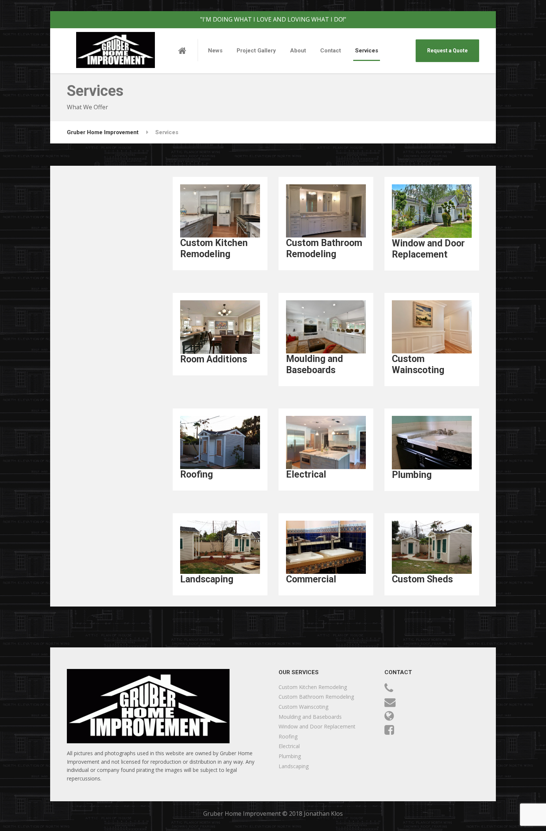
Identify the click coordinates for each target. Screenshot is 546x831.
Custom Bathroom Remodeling (316, 696)
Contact (330, 50)
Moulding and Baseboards (310, 716)
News (215, 50)
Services (366, 50)
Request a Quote (447, 51)
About (298, 50)
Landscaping (294, 766)
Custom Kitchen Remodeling (313, 687)
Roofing (288, 736)
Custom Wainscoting (303, 706)
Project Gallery (256, 50)
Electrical (289, 746)
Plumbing (290, 756)
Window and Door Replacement (317, 726)
